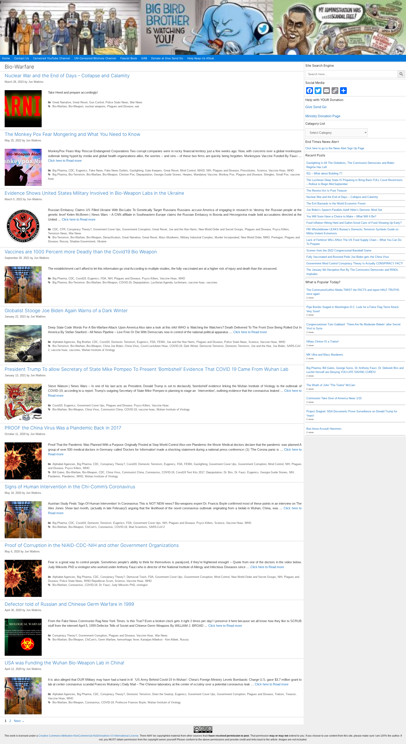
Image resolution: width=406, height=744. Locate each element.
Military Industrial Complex (196, 237)
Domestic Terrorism (123, 342)
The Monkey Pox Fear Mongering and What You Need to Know (72, 134)
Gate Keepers (153, 170)
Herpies (187, 174)
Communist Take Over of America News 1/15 (334, 398)
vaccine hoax (196, 282)
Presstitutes (247, 170)
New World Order (251, 237)
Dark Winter (191, 346)
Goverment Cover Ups (107, 229)
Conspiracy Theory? (79, 229)
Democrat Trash (136, 576)
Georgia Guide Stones (167, 174)
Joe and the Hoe (261, 346)
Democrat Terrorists (212, 346)
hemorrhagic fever (128, 639)
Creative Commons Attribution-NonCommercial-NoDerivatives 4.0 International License (88, 735)
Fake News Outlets (116, 170)
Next (19, 721)
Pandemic (54, 476)
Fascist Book (128, 58)
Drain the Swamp (162, 694)
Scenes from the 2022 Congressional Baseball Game (338, 250)
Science (262, 170)
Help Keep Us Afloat (200, 58)
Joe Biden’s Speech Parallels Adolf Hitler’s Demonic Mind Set (344, 209)
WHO (290, 170)
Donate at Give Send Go (167, 58)
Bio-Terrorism (77, 174)
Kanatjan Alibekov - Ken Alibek (159, 639)
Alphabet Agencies (63, 342)
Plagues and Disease (120, 106)
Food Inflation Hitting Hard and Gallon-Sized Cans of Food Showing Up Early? (354, 222)
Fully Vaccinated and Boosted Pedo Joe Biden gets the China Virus (347, 256)
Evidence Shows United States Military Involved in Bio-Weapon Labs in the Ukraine (94, 193)
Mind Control (188, 170)
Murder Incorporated (227, 237)
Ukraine (101, 241)
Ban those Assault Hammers (324, 428)
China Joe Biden (113, 346)
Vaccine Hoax (277, 170)
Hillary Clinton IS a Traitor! (322, 341)
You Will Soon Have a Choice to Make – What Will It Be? (341, 216)
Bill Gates (58, 472)
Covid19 (81, 278)
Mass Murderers (169, 237)
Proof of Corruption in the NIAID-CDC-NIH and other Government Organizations (92, 545)
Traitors (279, 694)
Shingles (269, 174)
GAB (144, 58)
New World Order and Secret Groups (221, 229)
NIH (208, 170)
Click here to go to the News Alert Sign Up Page (334, 148)
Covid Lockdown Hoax (154, 346)
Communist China (112, 409)
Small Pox (282, 174)
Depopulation (144, 174)
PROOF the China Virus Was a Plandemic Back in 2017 (63, 428)
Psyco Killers (281, 229)
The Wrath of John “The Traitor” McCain (330, 385)
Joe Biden (279, 346)
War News (136, 102)
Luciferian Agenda (162, 282)
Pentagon (277, 237)
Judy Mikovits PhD (123, 585)
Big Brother (84, 342)
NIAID (201, 170)
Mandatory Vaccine (205, 174)
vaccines (211, 282)
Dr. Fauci (240, 472)
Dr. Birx (228, 472)
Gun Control (96, 102)
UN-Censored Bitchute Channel (95, 58)
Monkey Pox (226, 174)
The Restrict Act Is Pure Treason (326, 190)
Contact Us (21, 58)
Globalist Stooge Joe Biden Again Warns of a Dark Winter (66, 310)
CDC (71, 170)
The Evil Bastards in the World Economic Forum (336, 203)
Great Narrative (61, 102)
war (137, 106)
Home (6, 58)
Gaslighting (136, 170)
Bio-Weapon (76, 106)
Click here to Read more (65, 160)
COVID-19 (125, 282)
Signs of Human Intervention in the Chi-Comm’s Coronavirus (70, 486)
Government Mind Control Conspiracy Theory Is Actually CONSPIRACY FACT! (354, 263)
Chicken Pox (127, 174)
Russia (64, 241)
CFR (62, 229)
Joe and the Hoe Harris (183, 229)
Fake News (96, 170)
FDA (103, 278)
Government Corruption (136, 229)
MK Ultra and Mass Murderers (324, 354)
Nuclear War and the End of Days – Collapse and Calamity (67, 75)
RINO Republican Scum (98, 581)
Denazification (111, 237)
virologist (142, 585)
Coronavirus (152, 472)
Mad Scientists (138, 527)
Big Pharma (59, 170)
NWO (266, 237)
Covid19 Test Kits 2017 (190, 472)
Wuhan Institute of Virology (98, 350)
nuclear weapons (95, 106)
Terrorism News (57, 233)
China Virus (132, 346)
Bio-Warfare (59, 106)
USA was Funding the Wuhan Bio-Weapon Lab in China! (64, 662)
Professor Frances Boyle (130, 702)
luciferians (180, 282)
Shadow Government (82, 241)
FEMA (161, 342)
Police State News (117, 102)
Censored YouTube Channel (51, 58)
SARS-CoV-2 (157, 527)
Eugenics (81, 170)
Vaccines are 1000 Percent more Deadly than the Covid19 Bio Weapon (81, 251)
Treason (291, 694)
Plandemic (68, 476)
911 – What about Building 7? (324, 173)
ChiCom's (91, 527)
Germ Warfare (106, 639)
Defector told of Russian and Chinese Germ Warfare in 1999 (69, 604)
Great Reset (80, 102)
